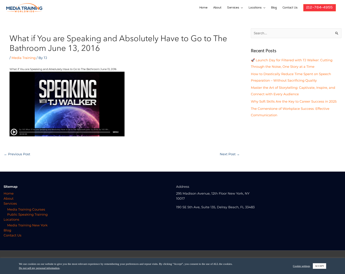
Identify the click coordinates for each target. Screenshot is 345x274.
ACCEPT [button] (319, 266)
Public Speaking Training (27, 215)
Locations (255, 7)
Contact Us (290, 7)
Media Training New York (27, 225)
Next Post (230, 154)
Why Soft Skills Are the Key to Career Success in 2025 (294, 101)
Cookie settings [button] (301, 266)
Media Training (24, 58)
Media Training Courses (26, 209)
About (217, 7)
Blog (274, 7)
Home (203, 7)
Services (233, 7)
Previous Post (17, 154)
